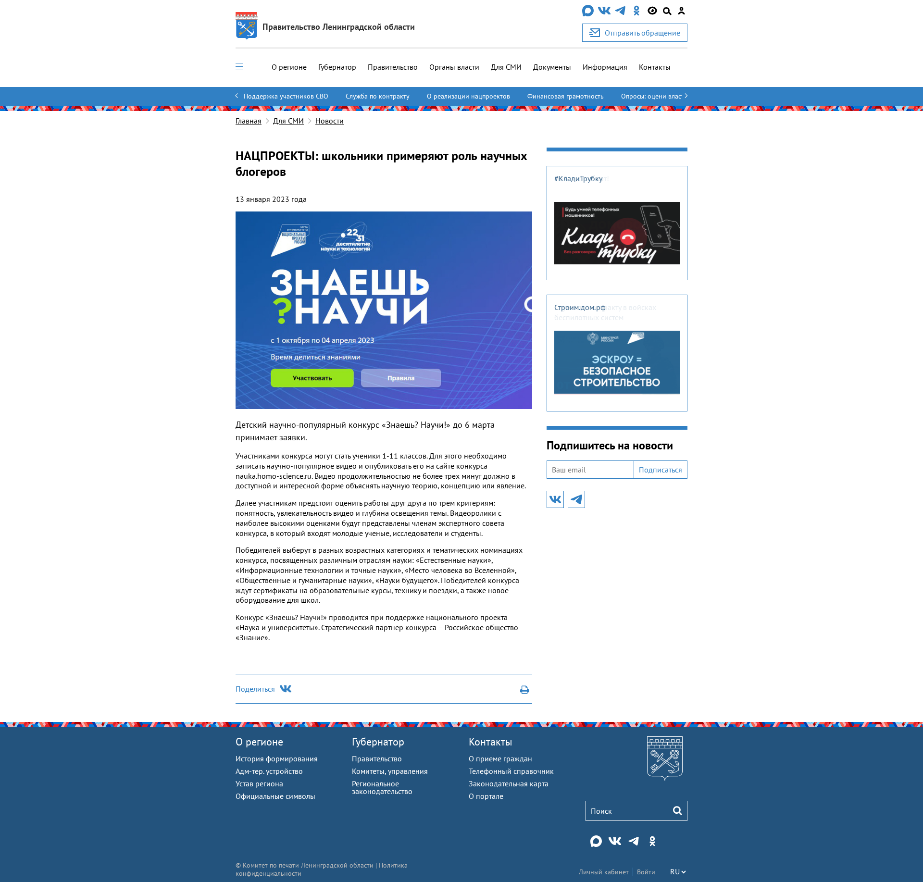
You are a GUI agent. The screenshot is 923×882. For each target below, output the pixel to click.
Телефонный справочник (511, 771)
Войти (646, 872)
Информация (605, 67)
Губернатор (337, 67)
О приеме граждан (500, 758)
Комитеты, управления (390, 771)
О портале (486, 796)
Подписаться (660, 469)
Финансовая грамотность (565, 96)
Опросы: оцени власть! (655, 96)
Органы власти (454, 67)
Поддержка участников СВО (286, 96)
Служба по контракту (378, 96)
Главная (249, 120)
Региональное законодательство (382, 787)
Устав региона (259, 783)
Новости (329, 120)
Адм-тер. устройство (269, 771)
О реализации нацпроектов (468, 96)
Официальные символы (275, 796)
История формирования (277, 758)
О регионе (289, 67)
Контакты (655, 67)
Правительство (393, 67)
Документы (552, 67)
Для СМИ (506, 67)
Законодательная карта (509, 783)
